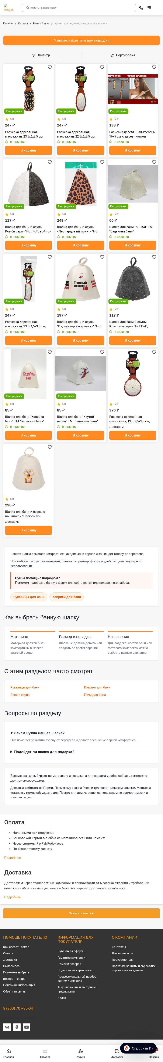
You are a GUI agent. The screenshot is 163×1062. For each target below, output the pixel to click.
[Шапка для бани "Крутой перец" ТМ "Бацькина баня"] (80, 374)
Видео (62, 997)
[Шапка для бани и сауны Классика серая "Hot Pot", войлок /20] (133, 279)
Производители (122, 959)
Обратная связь (14, 991)
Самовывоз (11, 966)
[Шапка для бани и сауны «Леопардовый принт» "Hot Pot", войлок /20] (80, 184)
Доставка (10, 959)
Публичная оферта (71, 951)
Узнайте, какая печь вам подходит (81, 40)
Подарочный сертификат (75, 970)
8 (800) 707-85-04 (18, 1008)
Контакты (119, 947)
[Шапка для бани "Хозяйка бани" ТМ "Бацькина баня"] (28, 374)
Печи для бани (95, 694)
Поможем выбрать (16, 972)
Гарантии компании (71, 957)
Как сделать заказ (16, 947)
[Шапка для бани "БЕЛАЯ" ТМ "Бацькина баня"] (133, 184)
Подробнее (12, 858)
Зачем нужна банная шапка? (39, 733)
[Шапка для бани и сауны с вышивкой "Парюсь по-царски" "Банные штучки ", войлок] (28, 469)
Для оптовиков (122, 953)
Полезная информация (19, 985)
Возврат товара (14, 978)
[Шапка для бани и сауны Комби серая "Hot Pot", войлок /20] (28, 184)
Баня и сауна (20, 694)
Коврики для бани (66, 597)
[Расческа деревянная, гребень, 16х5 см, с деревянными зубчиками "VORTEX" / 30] (133, 89)
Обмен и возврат (69, 964)
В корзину (29, 150)
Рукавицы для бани (28, 597)
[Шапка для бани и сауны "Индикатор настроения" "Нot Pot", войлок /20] (80, 279)
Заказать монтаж (81, 913)
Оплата (8, 953)
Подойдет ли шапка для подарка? (44, 752)
